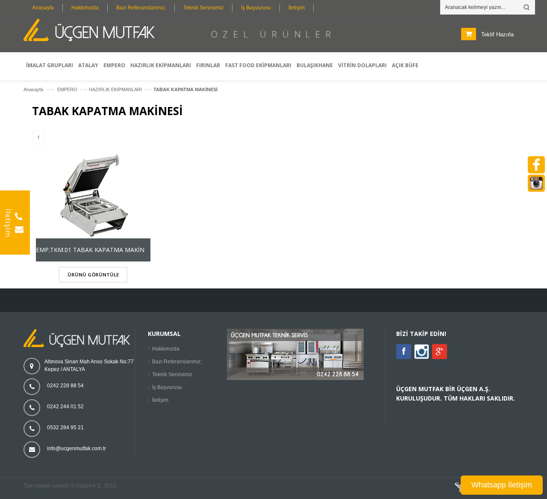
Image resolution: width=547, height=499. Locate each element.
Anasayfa (43, 8)
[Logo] (79, 345)
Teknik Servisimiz (203, 8)
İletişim (296, 8)
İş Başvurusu (256, 8)
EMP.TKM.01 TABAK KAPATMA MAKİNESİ (94, 250)
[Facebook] (403, 351)
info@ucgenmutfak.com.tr (76, 448)
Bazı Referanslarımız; (141, 8)
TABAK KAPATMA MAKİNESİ (185, 89)
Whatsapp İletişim (501, 485)
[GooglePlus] (439, 351)
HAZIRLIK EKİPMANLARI (115, 89)
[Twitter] (421, 357)
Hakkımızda (85, 8)
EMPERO (67, 89)
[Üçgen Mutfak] (92, 31)
